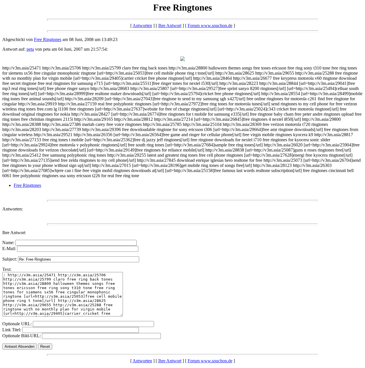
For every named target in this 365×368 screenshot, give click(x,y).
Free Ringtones (47, 39)
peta (30, 49)
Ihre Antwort (169, 25)
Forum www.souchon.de (210, 25)
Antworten (142, 25)
